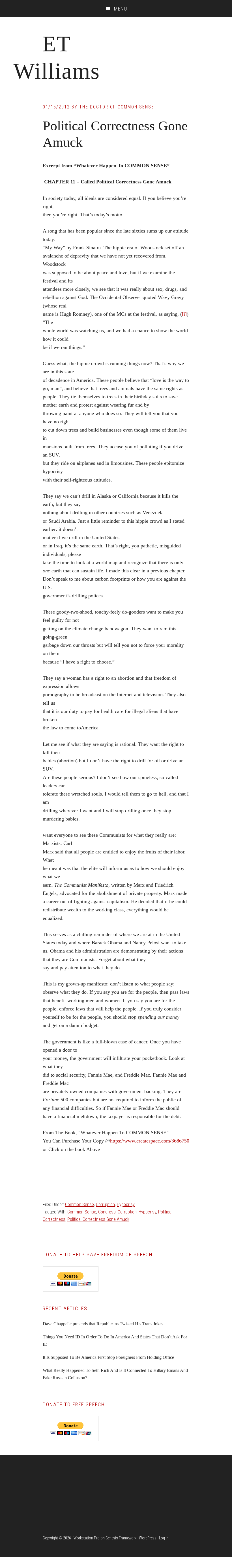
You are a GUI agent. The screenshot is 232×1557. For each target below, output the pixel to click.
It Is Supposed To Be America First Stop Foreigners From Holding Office (108, 1357)
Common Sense (79, 1204)
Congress (107, 1212)
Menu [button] (120, 9)
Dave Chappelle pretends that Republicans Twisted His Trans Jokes (103, 1323)
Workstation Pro (87, 1538)
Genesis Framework (121, 1538)
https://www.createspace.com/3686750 (149, 1141)
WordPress (147, 1538)
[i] (184, 314)
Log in (164, 1538)
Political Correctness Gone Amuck (98, 1219)
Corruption (105, 1204)
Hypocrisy (126, 1204)
